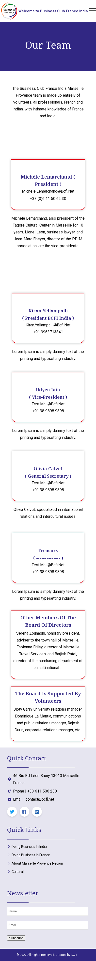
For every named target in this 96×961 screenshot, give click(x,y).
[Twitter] (12, 812)
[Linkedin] (37, 812)
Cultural (18, 872)
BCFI (74, 955)
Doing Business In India (29, 847)
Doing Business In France (31, 855)
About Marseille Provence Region (37, 863)
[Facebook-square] (25, 812)
